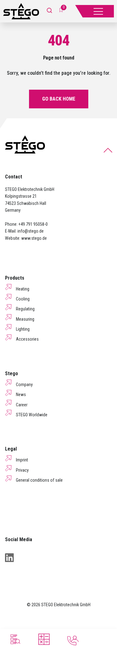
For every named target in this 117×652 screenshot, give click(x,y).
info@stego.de (30, 231)
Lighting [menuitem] (23, 329)
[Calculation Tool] (44, 639)
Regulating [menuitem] (25, 308)
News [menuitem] (21, 394)
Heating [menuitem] (22, 288)
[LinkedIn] (9, 557)
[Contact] (73, 640)
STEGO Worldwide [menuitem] (31, 414)
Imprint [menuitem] (22, 459)
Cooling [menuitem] (23, 298)
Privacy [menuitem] (22, 470)
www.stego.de (34, 238)
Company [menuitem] (24, 384)
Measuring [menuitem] (25, 319)
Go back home (58, 99)
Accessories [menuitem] (27, 339)
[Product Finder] (14, 639)
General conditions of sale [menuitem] (39, 480)
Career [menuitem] (21, 404)
